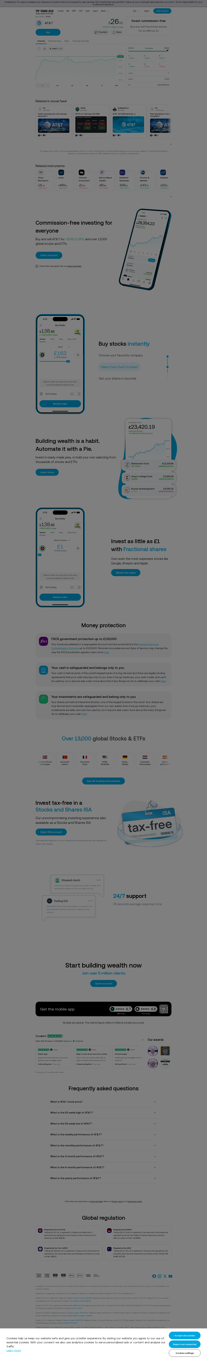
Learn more (13, 1350)
